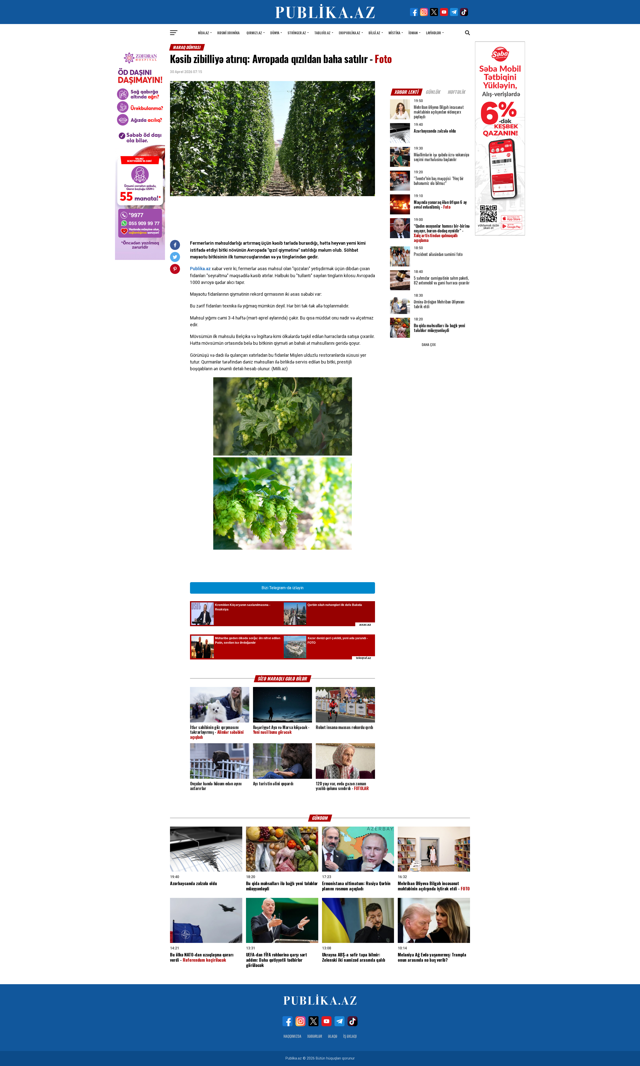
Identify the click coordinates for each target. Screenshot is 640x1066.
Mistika (394, 32)
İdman (413, 32)
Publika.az (200, 268)
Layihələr (433, 32)
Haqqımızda (292, 1036)
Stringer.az (297, 32)
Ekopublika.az (349, 32)
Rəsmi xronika (228, 32)
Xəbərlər (314, 1036)
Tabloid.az (322, 32)
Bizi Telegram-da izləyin (283, 587)
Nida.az (203, 32)
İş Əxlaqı (350, 1036)
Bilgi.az (374, 32)
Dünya (274, 32)
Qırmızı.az (254, 32)
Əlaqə (332, 1036)
